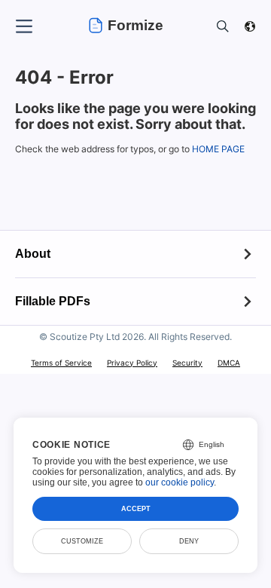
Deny (189, 541)
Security (187, 362)
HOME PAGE (218, 149)
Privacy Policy (132, 362)
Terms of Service (61, 362)
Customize (82, 541)
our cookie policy (179, 482)
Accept (136, 509)
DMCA (229, 362)
